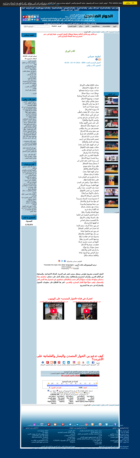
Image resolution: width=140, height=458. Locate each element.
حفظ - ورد (52, 391)
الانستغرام (74, 364)
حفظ (87, 393)
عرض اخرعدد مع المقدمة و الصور (119, 434)
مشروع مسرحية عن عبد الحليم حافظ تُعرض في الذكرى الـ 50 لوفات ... (29, 108)
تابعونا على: (98, 363)
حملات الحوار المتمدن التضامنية (66, 432)
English (72, 442)
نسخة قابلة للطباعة (85, 391)
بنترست (59, 364)
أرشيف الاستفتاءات (69, 435)
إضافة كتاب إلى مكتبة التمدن (40, 435)
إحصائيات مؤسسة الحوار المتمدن (119, 437)
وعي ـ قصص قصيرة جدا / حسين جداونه (29, 198)
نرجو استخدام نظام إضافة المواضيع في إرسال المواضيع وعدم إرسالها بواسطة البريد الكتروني (102, 448)
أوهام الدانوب (32, 78)
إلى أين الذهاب (31, 74)
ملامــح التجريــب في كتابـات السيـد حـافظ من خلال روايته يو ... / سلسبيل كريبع (29, 186)
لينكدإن (68, 364)
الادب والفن (104, 32)
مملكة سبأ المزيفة (30, 68)
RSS (78, 364)
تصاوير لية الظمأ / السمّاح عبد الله (31, 177)
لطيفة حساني (95, 32)
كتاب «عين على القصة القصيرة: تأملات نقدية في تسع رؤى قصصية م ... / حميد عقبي (29, 208)
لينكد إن (74, 425)
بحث (81, 393)
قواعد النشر (125, 439)
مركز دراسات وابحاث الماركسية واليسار (91, 430)
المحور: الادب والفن (93, 65)
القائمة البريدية (71, 439)
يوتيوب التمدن (98, 442)
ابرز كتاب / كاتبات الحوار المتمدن (119, 440)
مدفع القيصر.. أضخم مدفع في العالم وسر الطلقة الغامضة (30, 103)
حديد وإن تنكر (32, 80)
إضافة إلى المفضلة (70, 393)
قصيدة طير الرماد (30, 90)
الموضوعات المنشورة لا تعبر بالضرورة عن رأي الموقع (113, 446)
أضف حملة (45, 439)
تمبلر (54, 364)
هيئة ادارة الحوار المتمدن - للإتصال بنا (118, 435)
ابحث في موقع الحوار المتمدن (39, 442)
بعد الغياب (33, 73)
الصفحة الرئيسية (114, 32)
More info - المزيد (53, 5)
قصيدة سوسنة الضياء (29, 81)
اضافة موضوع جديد (42, 430)
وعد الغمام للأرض (30, 66)
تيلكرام (64, 364)
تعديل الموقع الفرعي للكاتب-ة (39, 440)
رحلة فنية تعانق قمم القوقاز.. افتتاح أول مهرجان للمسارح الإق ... (29, 125)
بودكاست (30, 425)
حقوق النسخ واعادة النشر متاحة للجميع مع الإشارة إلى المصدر (58, 446)
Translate (76, 268)
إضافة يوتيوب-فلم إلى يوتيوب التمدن (38, 434)
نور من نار (33, 76)
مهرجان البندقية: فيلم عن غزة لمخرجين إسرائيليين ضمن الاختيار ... (29, 150)
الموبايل (42, 364)
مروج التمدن (71, 437)
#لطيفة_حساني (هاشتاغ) (74, 261)
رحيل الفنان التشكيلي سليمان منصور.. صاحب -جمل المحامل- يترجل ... (29, 120)
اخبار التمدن (71, 430)
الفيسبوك (93, 364)
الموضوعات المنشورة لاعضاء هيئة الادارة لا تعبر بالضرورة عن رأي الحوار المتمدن (53, 448)
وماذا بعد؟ (33, 69)
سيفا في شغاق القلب (29, 71)
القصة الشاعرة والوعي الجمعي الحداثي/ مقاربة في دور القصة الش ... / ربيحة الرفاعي (29, 172)
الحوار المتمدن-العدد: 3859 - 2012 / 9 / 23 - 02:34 (83, 63)
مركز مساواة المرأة (96, 432)
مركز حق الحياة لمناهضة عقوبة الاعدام (91, 437)
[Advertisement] (111, 61)
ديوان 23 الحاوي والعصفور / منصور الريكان (31, 202)
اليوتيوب (83, 364)
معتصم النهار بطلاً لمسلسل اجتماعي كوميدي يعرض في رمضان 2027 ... (31, 114)
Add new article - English (40, 437)
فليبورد (48, 364)
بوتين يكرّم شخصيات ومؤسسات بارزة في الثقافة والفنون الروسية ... (29, 143)
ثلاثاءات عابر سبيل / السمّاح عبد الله (30, 181)
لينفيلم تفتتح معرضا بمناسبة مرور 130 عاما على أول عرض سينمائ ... (30, 137)
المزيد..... (116, 212)
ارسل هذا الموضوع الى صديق (67, 391)
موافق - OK (130, 3)
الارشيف (72, 434)
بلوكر (51, 364)
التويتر (88, 364)
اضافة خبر (45, 432)
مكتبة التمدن (98, 443)
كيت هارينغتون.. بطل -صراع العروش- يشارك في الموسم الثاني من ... (29, 130)
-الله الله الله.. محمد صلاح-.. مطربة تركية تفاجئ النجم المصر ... (30, 156)
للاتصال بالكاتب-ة (56, 393)
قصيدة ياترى (32, 61)
